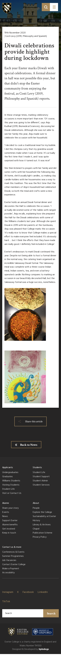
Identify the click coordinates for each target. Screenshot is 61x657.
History (36, 520)
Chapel (36, 529)
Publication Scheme (42, 533)
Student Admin (40, 481)
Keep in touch (9, 533)
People (36, 508)
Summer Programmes (13, 556)
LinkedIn (43, 592)
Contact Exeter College (13, 564)
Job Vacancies (9, 560)
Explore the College (42, 512)
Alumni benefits (10, 525)
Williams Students (11, 481)
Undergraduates (10, 472)
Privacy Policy (39, 537)
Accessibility (8, 573)
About (36, 503)
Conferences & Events (13, 552)
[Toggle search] (46, 7)
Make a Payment (10, 569)
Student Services (41, 485)
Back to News (28, 445)
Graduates (7, 477)
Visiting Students (10, 485)
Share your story (10, 508)
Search (51, 613)
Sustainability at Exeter (44, 516)
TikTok (6, 601)
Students (37, 467)
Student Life (8, 489)
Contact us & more (11, 547)
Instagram (7, 592)
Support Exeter (9, 520)
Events (5, 512)
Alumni (5, 503)
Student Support (41, 477)
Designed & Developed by (30, 649)
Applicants (7, 467)
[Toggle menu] (54, 7)
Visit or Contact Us (11, 493)
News (5, 516)
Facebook (28, 592)
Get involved (8, 529)
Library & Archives (42, 525)
